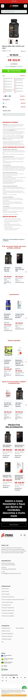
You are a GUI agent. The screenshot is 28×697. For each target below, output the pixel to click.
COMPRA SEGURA (15, 71)
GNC (25, 51)
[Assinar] (14, 524)
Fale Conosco (5, 588)
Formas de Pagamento (8, 607)
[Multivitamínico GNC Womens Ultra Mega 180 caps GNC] (20, 476)
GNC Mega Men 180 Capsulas (7, 269)
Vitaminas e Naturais (7, 636)
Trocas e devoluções (7, 602)
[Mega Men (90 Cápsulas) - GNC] (8, 475)
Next (26, 272)
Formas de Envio (6, 605)
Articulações (14, 186)
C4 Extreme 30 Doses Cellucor (7, 362)
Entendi (14, 695)
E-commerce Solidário (8, 613)
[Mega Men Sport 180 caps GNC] (20, 444)
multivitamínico (7, 131)
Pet (3, 641)
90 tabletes (16, 214)
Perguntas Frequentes (8, 596)
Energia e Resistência (7, 633)
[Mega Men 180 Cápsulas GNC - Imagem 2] (16, 41)
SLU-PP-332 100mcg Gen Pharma (7, 404)
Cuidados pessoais (6, 639)
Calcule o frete (7, 110)
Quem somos (5, 591)
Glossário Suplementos (8, 610)
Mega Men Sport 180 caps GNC (19, 269)
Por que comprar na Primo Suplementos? (13, 599)
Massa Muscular (6, 631)
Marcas (3, 618)
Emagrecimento (6, 628)
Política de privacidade (8, 616)
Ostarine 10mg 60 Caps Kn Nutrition (19, 316)
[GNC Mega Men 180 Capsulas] (8, 444)
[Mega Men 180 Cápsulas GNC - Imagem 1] (11, 41)
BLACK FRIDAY (20, 628)
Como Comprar (6, 594)
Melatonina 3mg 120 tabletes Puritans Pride (8, 317)
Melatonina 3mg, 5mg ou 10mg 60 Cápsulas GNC (19, 363)
